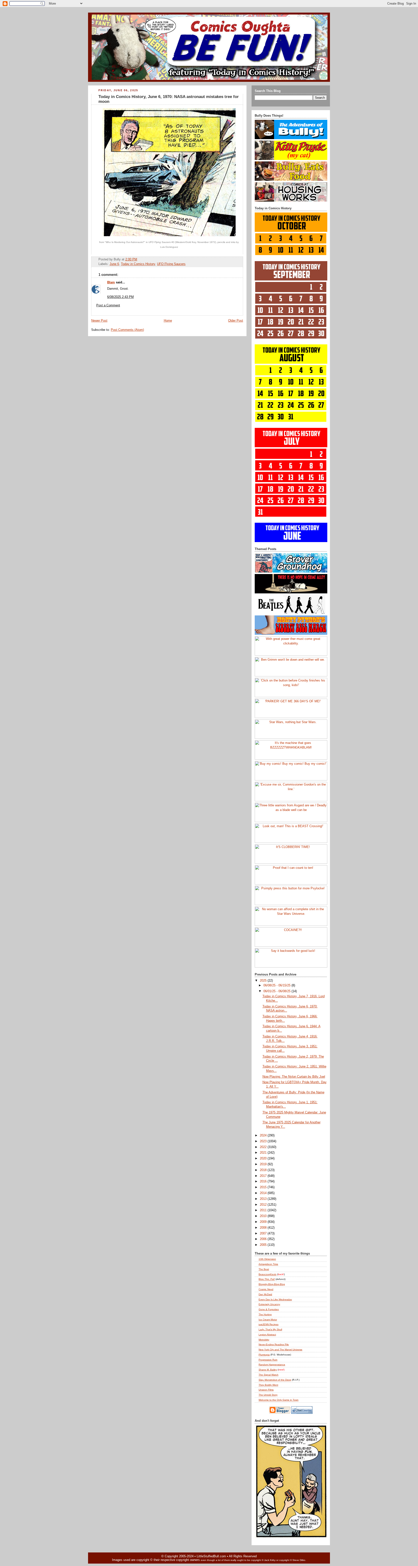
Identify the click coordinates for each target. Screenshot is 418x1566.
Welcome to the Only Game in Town (279, 1400)
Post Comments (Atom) (127, 330)
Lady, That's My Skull (270, 1329)
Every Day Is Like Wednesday (275, 1299)
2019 (264, 1164)
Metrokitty (264, 1339)
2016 (264, 1181)
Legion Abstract (267, 1334)
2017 (264, 1176)
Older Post (235, 320)
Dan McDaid (265, 1294)
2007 (264, 1233)
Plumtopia (264, 1354)
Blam (111, 282)
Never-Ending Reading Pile (274, 1344)
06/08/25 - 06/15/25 (277, 985)
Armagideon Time (268, 1264)
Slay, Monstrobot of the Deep (275, 1379)
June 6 (114, 264)
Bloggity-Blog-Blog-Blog (272, 1284)
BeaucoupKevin (267, 1274)
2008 (264, 1227)
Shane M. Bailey (268, 1369)
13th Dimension (267, 1259)
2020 (264, 1158)
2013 (264, 1199)
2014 (264, 1193)
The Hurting (265, 1314)
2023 (264, 1141)
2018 (264, 1170)
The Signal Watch (268, 1374)
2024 (264, 1135)
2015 (264, 1187)
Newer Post (99, 320)
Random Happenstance (272, 1364)
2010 (264, 1216)
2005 (264, 1245)
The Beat (264, 1269)
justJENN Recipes (268, 1324)
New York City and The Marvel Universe (280, 1349)
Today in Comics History (138, 264)
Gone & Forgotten (269, 1309)
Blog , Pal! (267, 1279)
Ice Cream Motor (268, 1319)
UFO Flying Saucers (171, 264)
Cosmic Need (266, 1289)
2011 (264, 1210)
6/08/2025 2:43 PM (120, 297)
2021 (264, 1152)
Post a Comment (108, 305)
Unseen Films (266, 1389)
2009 (264, 1222)
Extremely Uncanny (269, 1304)
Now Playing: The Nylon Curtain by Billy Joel (293, 1076)
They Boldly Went (268, 1385)
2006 (264, 1239)
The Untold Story (268, 1394)
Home (168, 320)
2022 (264, 1147)
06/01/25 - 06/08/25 (277, 991)
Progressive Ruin (268, 1359)
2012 (264, 1204)
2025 (264, 980)
